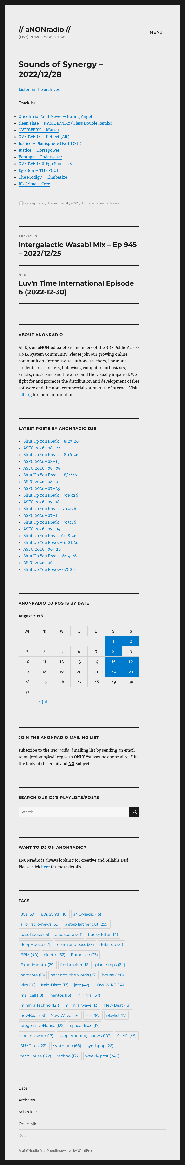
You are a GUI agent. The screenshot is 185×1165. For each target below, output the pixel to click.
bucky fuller (103, 934)
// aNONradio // (45, 29)
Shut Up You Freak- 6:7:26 (49, 569)
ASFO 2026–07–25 (41, 488)
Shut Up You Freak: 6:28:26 (50, 535)
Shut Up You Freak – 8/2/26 (50, 474)
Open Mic (28, 1123)
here (45, 866)
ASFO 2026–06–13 (41, 562)
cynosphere (34, 203)
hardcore (32, 975)
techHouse (35, 1056)
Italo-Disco (54, 985)
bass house (34, 934)
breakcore (68, 934)
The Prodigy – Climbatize (43, 177)
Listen (24, 1088)
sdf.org (25, 394)
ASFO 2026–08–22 (41, 447)
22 (113, 671)
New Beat (117, 1005)
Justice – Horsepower (39, 150)
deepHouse (36, 944)
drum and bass (75, 944)
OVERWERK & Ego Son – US (45, 163)
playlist (116, 1015)
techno (68, 1056)
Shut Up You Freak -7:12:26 (49, 508)
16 (131, 661)
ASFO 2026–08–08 (41, 468)
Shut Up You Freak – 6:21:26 (51, 542)
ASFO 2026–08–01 (41, 481)
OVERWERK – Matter (39, 130)
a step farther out (87, 924)
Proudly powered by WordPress (70, 1151)
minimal (88, 995)
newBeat (32, 1015)
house (114, 203)
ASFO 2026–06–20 (42, 549)
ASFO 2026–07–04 (41, 528)
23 (131, 671)
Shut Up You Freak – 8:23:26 (51, 441)
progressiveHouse (42, 1025)
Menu (156, 32)
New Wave (65, 1015)
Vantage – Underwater (40, 157)
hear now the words (73, 975)
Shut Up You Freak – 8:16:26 (51, 454)
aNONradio (87, 914)
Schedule (28, 1112)
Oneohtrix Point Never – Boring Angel (55, 116)
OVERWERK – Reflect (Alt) (44, 136)
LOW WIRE (109, 985)
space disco (84, 1025)
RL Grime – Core (34, 184)
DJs (22, 1135)
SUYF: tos (34, 1046)
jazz (81, 985)
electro (54, 954)
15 (114, 661)
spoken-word (36, 1035)
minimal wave (82, 1005)
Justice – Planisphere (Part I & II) (50, 143)
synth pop (67, 1046)
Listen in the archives (39, 89)
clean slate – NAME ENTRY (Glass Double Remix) (65, 123)
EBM (29, 954)
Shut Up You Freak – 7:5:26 (49, 522)
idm (27, 985)
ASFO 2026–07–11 (41, 515)
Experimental (37, 965)
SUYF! (127, 1035)
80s (27, 914)
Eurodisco (84, 954)
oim (93, 1015)
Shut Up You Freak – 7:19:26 (50, 495)
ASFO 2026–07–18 (41, 501)
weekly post (102, 1056)
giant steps (110, 965)
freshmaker (75, 965)
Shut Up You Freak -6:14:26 (50, 555)
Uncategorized (94, 203)
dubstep (111, 944)
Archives (27, 1100)
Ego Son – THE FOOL (39, 170)
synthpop (100, 1046)
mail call (31, 995)
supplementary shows (85, 1035)
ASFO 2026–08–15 (41, 461)
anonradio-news (39, 924)
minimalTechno (39, 1005)
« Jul (42, 702)
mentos (60, 995)
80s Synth (54, 914)
